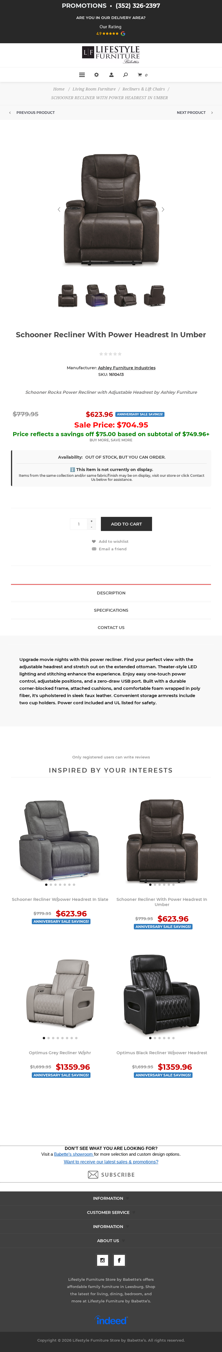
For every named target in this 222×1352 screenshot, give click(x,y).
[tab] (111, 592)
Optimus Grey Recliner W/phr (60, 1052)
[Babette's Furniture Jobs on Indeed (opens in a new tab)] (111, 1323)
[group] (60, 841)
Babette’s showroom (74, 1154)
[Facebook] (119, 1260)
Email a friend (113, 549)
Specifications (111, 610)
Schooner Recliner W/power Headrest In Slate (60, 899)
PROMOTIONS (85, 5)
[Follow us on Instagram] (102, 1260)
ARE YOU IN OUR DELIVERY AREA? (111, 17)
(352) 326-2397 (138, 5)
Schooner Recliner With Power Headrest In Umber (161, 902)
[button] (46, 885)
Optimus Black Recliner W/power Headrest (161, 1052)
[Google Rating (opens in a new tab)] (111, 38)
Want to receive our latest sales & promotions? (111, 1161)
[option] (68, 298)
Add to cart (126, 524)
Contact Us (111, 627)
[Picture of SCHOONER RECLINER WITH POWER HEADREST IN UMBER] (67, 295)
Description (111, 593)
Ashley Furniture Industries (127, 367)
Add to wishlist (114, 541)
